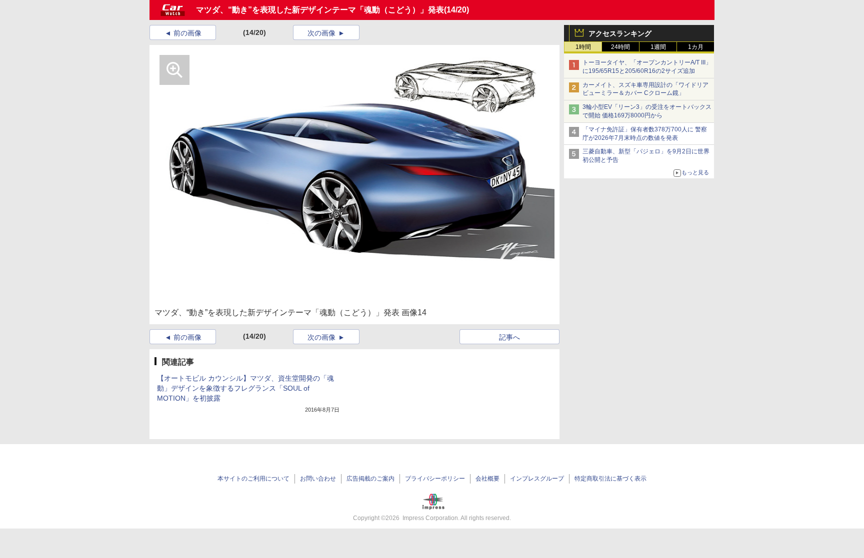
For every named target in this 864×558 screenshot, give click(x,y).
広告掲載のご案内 (370, 478)
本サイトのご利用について (254, 478)
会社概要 (488, 478)
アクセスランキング (620, 33)
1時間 (583, 46)
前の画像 (188, 33)
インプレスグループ (537, 478)
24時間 (620, 46)
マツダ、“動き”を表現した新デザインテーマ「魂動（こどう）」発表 (320, 9)
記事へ (509, 337)
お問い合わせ (318, 478)
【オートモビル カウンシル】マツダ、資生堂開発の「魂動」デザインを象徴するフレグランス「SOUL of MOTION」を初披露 (245, 388)
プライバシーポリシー (435, 478)
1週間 (658, 46)
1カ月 (696, 46)
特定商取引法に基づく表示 (610, 478)
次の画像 (322, 33)
